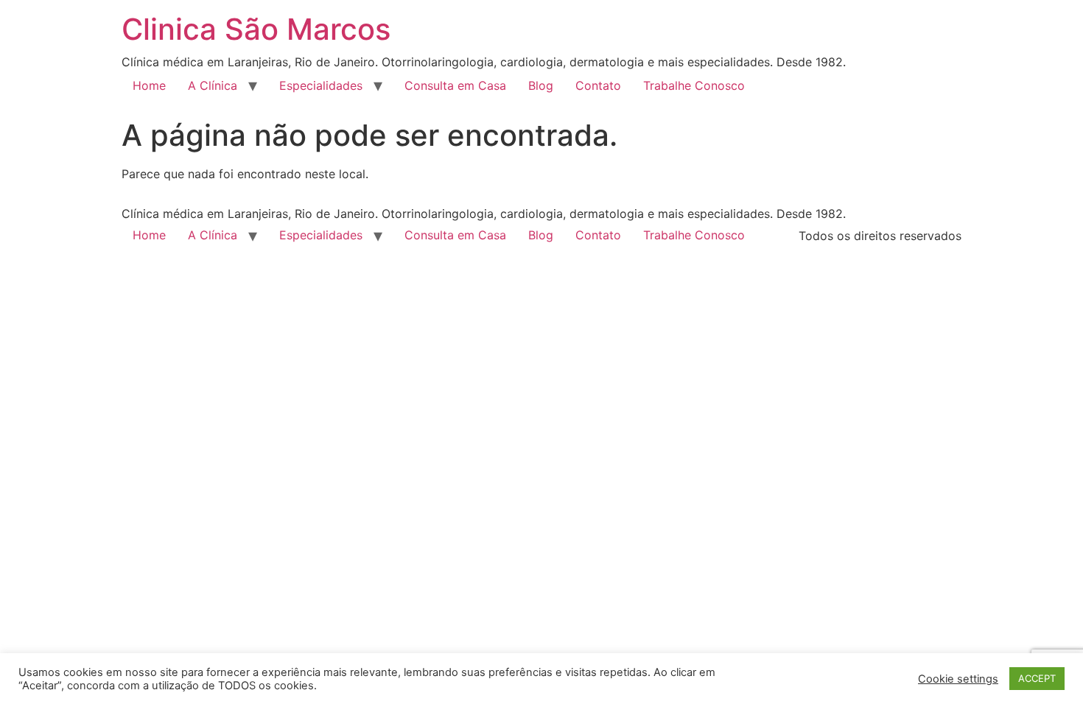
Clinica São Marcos (256, 29)
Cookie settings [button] (958, 679)
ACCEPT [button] (1037, 678)
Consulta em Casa (455, 85)
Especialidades (320, 85)
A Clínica (212, 85)
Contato (598, 85)
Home (149, 85)
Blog (540, 85)
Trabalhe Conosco (694, 85)
